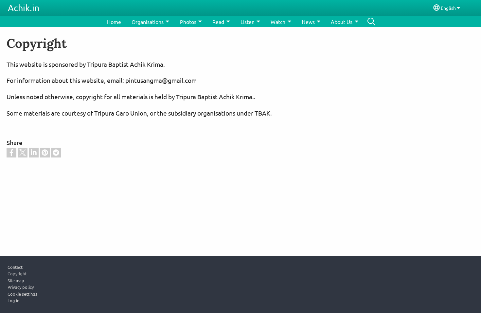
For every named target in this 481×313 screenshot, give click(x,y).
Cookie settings (22, 294)
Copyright (17, 273)
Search (371, 21)
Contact (15, 267)
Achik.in (24, 7)
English (448, 8)
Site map (16, 280)
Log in (13, 300)
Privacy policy (21, 287)
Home (114, 21)
